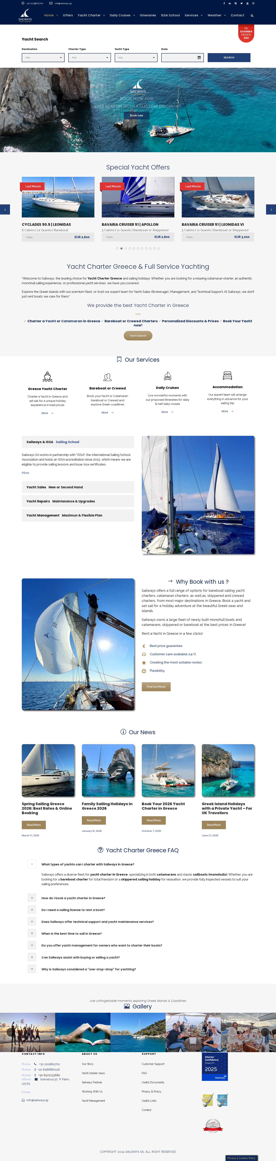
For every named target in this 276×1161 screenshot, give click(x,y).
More (44, 413)
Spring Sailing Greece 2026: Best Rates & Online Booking (47, 808)
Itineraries (148, 15)
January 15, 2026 (92, 831)
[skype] (236, 3)
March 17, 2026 (30, 835)
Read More (34, 824)
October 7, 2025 (151, 831)
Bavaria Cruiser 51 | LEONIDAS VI (213, 224)
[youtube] (247, 3)
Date (164, 49)
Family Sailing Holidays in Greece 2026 (107, 806)
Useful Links (149, 1100)
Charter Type (77, 49)
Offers (68, 15)
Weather (215, 15)
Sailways (149, 591)
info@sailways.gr (66, 3)
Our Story (88, 1063)
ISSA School (170, 15)
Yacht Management (93, 1100)
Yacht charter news (93, 1073)
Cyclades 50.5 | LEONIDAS (46, 224)
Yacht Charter (89, 15)
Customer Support (153, 1063)
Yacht (50, 321)
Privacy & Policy (151, 1091)
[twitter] (242, 3)
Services (191, 15)
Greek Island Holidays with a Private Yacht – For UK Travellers (227, 808)
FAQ (144, 1073)
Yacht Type (122, 49)
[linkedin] (230, 3)
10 (154, 248)
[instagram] (253, 3)
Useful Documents (153, 1082)
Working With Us (92, 1091)
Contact (237, 15)
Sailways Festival (92, 1082)
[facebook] (224, 3)
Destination (29, 49)
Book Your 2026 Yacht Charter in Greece (163, 806)
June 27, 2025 (210, 835)
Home (49, 15)
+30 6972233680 (49, 1075)
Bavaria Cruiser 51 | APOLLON (130, 224)
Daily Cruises (120, 15)
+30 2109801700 (35, 3)
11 (159, 248)
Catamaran (71, 321)
